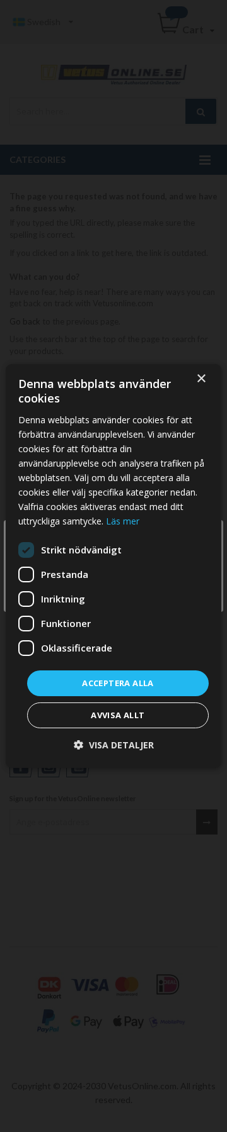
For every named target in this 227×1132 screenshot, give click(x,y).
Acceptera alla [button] (118, 682)
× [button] (201, 379)
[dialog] (113, 566)
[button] (114, 745)
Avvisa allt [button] (117, 715)
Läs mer (122, 521)
